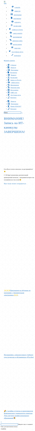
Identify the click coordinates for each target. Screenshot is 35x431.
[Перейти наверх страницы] (1, 422)
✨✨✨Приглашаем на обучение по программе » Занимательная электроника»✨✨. (17, 293)
